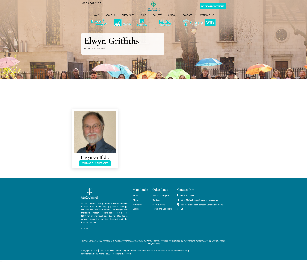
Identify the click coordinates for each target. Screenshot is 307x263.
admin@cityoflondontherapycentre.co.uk (199, 200)
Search (172, 15)
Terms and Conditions (162, 209)
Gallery (157, 15)
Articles (84, 228)
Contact (187, 15)
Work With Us (206, 15)
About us (110, 15)
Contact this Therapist (95, 163)
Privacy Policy (158, 204)
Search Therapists (160, 195)
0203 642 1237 (91, 3)
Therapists (128, 15)
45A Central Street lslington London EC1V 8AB (202, 205)
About (135, 200)
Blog (143, 15)
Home (96, 15)
